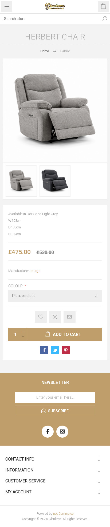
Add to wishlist (41, 317)
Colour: (16, 286)
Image (35, 271)
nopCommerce (63, 514)
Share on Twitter (55, 350)
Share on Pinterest (66, 350)
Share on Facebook (44, 350)
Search (104, 18)
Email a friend (70, 317)
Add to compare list (55, 317)
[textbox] (49, 18)
